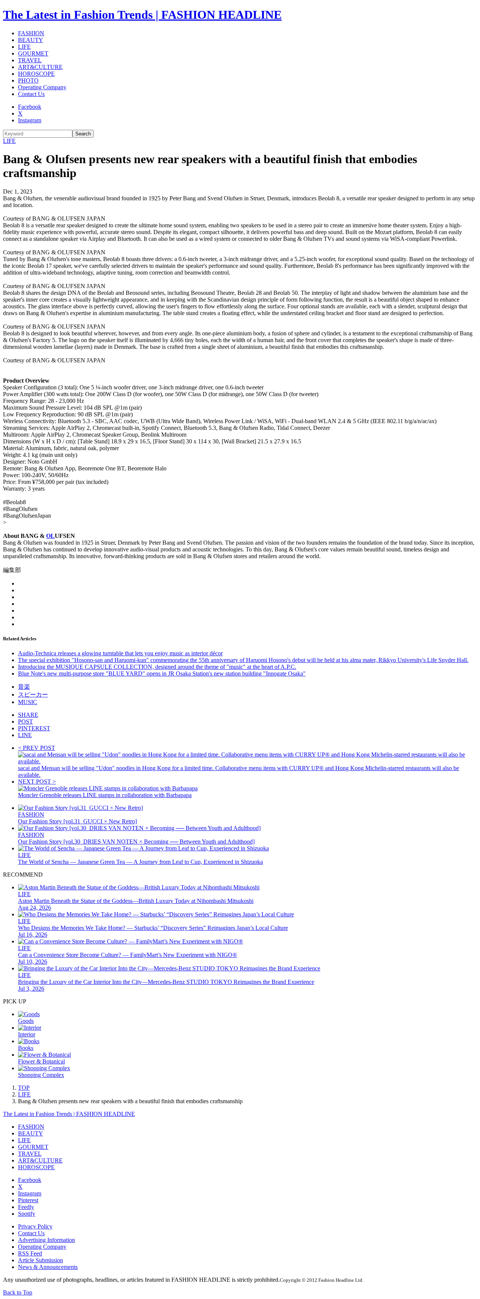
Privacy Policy (35, 1226)
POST (25, 721)
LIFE (24, 47)
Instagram (29, 120)
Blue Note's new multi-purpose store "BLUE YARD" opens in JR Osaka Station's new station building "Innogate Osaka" (162, 673)
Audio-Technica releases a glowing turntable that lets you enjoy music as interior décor (120, 653)
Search (83, 134)
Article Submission (40, 1260)
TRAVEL (30, 60)
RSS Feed (30, 1253)
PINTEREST (34, 728)
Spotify (26, 1213)
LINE (25, 735)
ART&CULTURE (40, 67)
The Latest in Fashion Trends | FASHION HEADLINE (142, 14)
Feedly (26, 1207)
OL (50, 536)
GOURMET (33, 53)
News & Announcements (48, 1267)
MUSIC (27, 702)
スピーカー (33, 694)
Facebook (29, 107)
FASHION (31, 33)
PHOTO (28, 80)
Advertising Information (46, 1240)
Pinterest (28, 1200)
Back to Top (17, 1292)
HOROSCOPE (36, 74)
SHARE (28, 715)
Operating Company (42, 87)
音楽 (24, 686)
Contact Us (31, 94)
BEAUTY (30, 40)
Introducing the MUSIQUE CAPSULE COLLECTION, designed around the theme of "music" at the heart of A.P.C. (157, 667)
